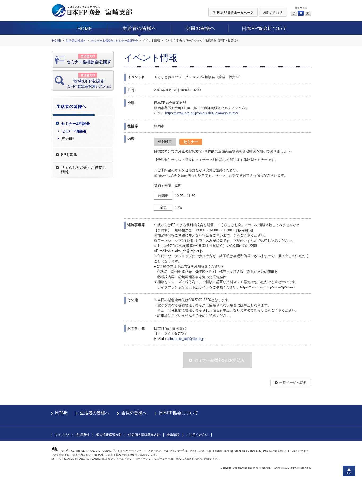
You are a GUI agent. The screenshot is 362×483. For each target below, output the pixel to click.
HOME (61, 413)
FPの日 (68, 138)
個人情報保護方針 (109, 435)
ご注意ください (197, 435)
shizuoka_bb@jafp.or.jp (186, 339)
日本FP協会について (178, 413)
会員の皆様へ (134, 413)
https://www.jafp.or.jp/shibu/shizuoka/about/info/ (201, 113)
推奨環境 (173, 435)
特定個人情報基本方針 (144, 435)
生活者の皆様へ (94, 413)
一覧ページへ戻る (293, 383)
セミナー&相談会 (74, 131)
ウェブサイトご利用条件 (72, 435)
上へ (349, 470)
